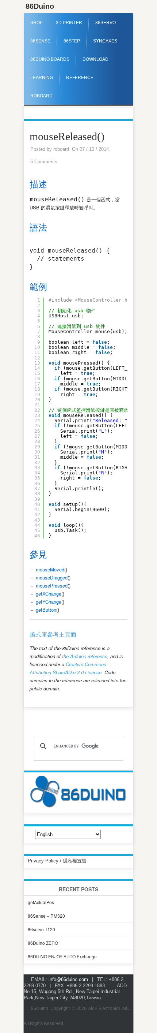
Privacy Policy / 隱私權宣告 (57, 861)
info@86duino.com (68, 979)
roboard (61, 149)
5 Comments (43, 161)
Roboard (41, 95)
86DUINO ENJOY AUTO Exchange (62, 956)
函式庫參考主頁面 (53, 634)
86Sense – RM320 (46, 916)
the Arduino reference (84, 656)
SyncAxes (105, 41)
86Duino (40, 6)
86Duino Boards (49, 59)
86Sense (40, 41)
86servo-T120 (41, 929)
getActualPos (41, 902)
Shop (36, 22)
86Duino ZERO (43, 943)
